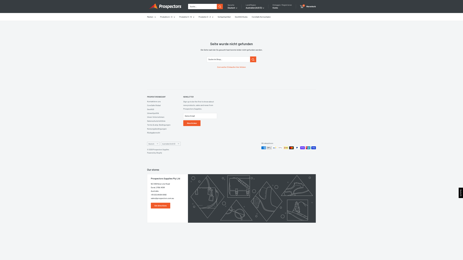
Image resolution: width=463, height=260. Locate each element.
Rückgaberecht (153, 132)
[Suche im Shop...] (253, 59)
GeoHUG (150, 109)
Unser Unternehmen (155, 117)
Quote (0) (461, 192)
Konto (275, 7)
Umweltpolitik (153, 113)
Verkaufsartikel (224, 17)
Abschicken (192, 123)
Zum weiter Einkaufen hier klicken (231, 67)
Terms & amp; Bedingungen (158, 125)
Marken (150, 17)
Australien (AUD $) (168, 144)
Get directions (160, 205)
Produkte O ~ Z (205, 17)
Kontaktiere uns (154, 101)
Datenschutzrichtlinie (156, 121)
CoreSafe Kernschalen (261, 17)
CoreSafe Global (154, 105)
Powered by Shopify (154, 153)
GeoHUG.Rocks (241, 17)
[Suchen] (220, 6)
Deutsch (151, 144)
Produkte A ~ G (166, 17)
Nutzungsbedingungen (157, 129)
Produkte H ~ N (185, 17)
